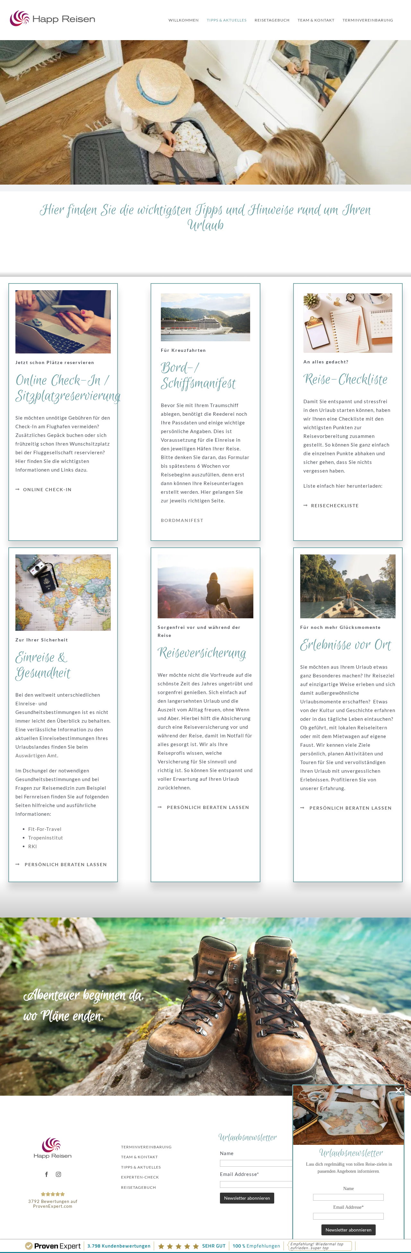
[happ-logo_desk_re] (52, 1139)
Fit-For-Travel (45, 829)
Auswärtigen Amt (36, 755)
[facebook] (46, 1174)
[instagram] (58, 1174)
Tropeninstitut (45, 837)
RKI (32, 846)
